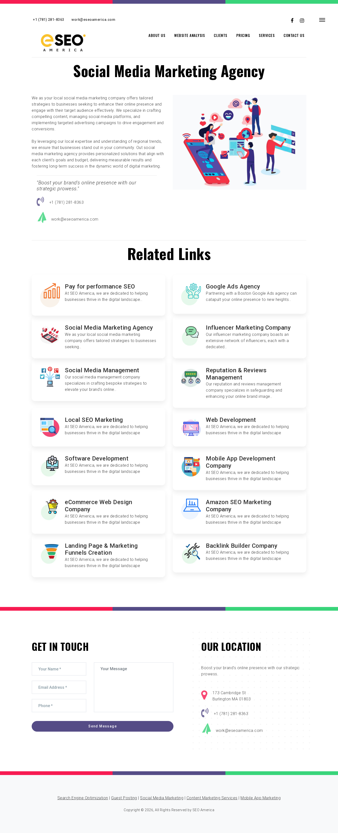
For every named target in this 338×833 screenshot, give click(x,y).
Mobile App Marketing (261, 798)
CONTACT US (294, 35)
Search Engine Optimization (82, 798)
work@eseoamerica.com (93, 20)
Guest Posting (124, 798)
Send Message (102, 726)
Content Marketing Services (212, 798)
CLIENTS (220, 35)
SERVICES (267, 35)
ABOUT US (156, 35)
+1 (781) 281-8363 (48, 20)
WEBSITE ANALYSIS (189, 35)
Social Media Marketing (161, 798)
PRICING (243, 35)
